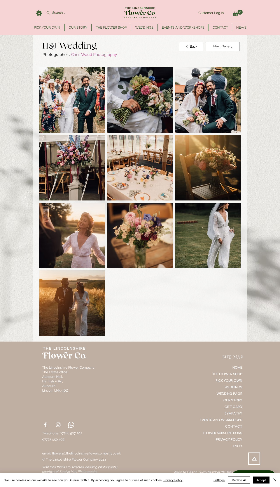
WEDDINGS (233, 387)
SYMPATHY (233, 413)
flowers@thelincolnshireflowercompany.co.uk (86, 453)
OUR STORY (232, 400)
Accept (261, 480)
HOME (237, 367)
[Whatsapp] (71, 425)
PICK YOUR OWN (229, 380)
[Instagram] (58, 425)
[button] (238, 13)
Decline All (239, 480)
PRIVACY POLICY (229, 439)
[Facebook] (45, 425)
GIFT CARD (233, 406)
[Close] (274, 480)
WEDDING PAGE (229, 393)
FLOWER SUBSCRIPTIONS (226, 432)
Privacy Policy (172, 480)
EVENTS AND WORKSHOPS (226, 419)
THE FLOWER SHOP (227, 373)
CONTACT (233, 426)
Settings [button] (219, 480)
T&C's (237, 446)
